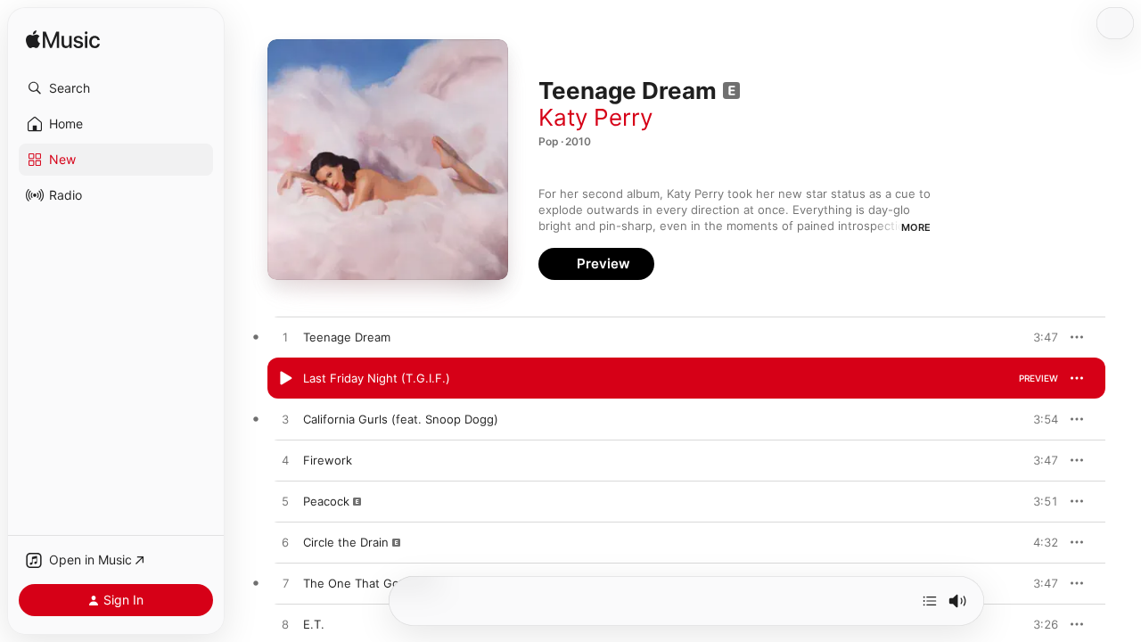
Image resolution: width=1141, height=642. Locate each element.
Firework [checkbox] (327, 460)
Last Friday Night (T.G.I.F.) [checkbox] (376, 378)
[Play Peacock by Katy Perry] (285, 502)
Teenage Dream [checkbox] (346, 337)
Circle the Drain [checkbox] (346, 542)
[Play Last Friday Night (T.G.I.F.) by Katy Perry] (285, 379)
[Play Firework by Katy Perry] (285, 461)
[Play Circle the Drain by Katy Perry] (285, 543)
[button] (116, 88)
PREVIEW (1038, 337)
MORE (916, 227)
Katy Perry (595, 117)
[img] (63, 40)
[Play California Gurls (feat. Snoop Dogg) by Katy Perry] (285, 420)
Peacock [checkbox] (326, 501)
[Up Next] (929, 600)
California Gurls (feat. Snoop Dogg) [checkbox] (400, 419)
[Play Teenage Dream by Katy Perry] (285, 338)
